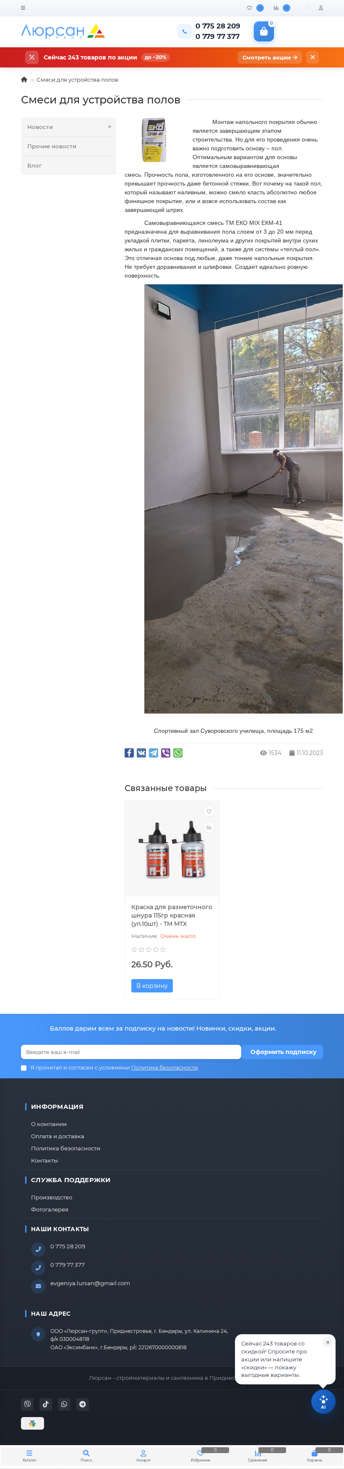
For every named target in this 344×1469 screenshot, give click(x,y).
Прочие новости (51, 146)
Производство (51, 1197)
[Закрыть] (312, 57)
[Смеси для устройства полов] (154, 140)
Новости (40, 127)
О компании (49, 1124)
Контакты (44, 1160)
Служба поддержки (71, 1180)
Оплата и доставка (57, 1136)
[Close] (328, 1342)
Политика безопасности (65, 1148)
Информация (57, 1107)
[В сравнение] (209, 827)
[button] (285, 1359)
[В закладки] (209, 811)
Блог (34, 165)
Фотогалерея (49, 1209)
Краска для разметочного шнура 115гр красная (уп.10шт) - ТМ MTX (171, 915)
